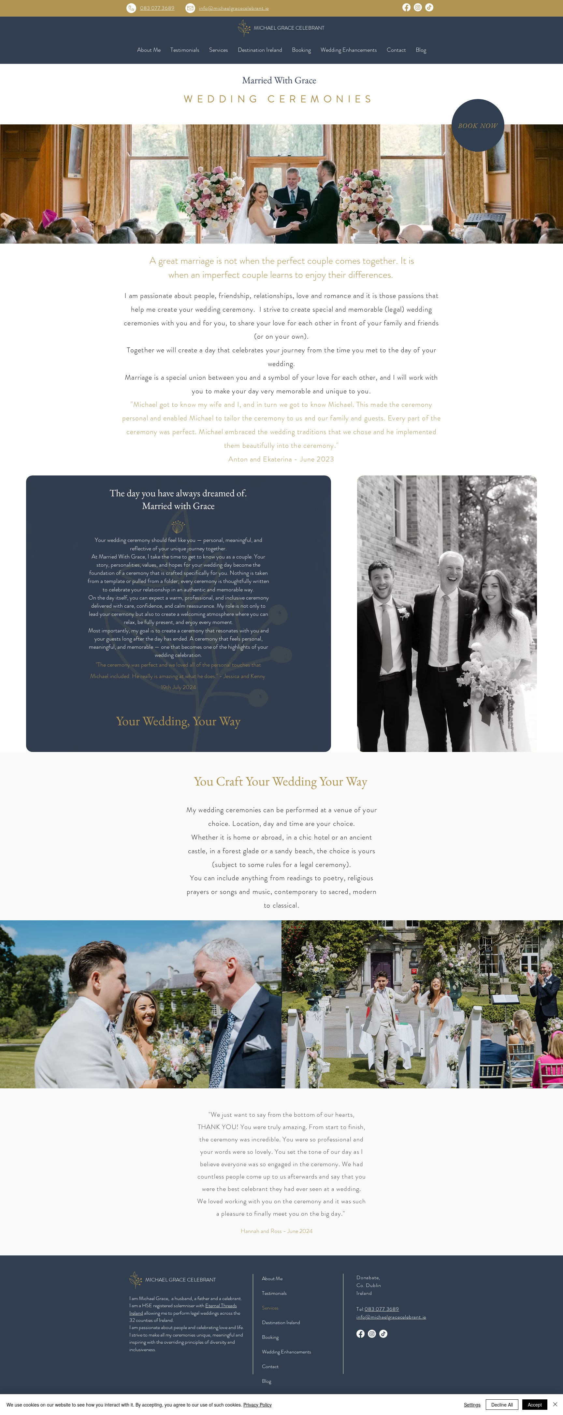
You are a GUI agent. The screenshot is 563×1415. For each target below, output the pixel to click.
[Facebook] (406, 7)
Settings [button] (472, 1404)
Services (270, 1307)
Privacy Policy (257, 1404)
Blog (266, 1381)
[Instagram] (418, 7)
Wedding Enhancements (286, 1351)
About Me (272, 1278)
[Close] (555, 1404)
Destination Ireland (281, 1322)
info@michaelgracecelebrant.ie (234, 8)
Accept (535, 1404)
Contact (270, 1366)
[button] (218, 50)
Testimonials (274, 1293)
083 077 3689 (157, 8)
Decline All (502, 1404)
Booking (270, 1337)
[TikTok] (429, 7)
